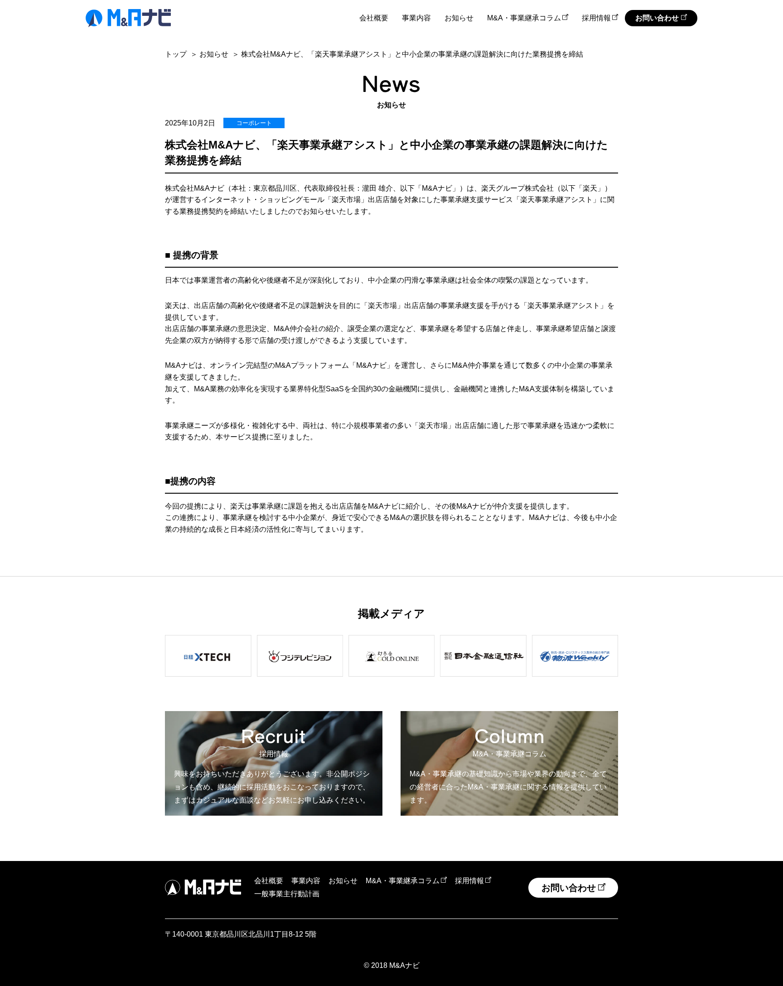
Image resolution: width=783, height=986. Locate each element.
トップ (176, 54)
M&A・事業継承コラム (524, 18)
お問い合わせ (657, 18)
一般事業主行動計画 (286, 894)
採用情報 (596, 18)
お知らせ (459, 18)
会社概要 (373, 18)
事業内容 (416, 18)
